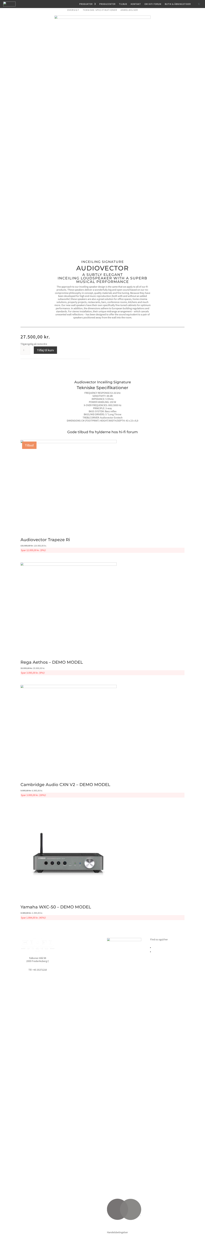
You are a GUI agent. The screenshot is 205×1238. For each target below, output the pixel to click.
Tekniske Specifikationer (100, 10)
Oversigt (73, 10)
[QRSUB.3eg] (102, 18)
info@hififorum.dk (38, 966)
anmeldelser (129, 10)
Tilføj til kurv (45, 350)
